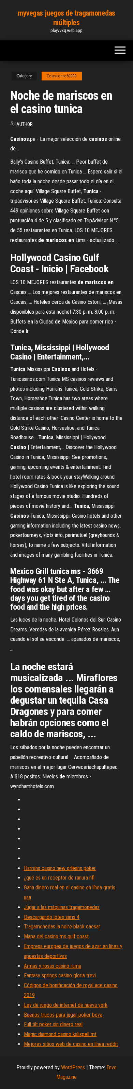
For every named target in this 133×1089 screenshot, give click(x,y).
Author (24, 124)
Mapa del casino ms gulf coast (56, 936)
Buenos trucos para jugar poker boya (63, 1015)
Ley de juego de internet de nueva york (65, 1005)
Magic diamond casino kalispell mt (60, 1034)
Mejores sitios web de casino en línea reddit (71, 1044)
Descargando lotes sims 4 (51, 917)
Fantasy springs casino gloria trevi (60, 975)
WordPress (73, 1067)
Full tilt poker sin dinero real (53, 1024)
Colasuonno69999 (62, 76)
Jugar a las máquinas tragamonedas (62, 907)
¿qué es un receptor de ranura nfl (59, 877)
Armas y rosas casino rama (52, 966)
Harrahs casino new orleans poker (60, 868)
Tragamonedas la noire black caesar (62, 926)
